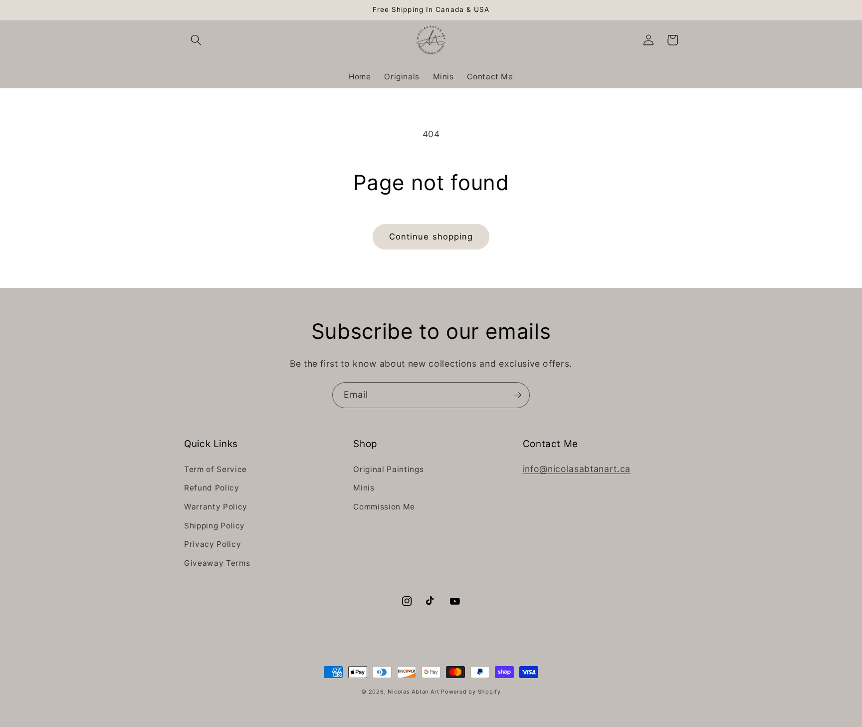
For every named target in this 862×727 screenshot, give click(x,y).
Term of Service (215, 469)
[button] (196, 40)
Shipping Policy (214, 525)
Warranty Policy (215, 506)
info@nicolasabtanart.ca (577, 469)
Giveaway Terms (217, 563)
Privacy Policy (212, 544)
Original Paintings (388, 469)
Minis (363, 487)
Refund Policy (211, 487)
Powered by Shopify (471, 691)
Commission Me (384, 506)
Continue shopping (431, 237)
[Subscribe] (517, 395)
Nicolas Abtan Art (414, 691)
